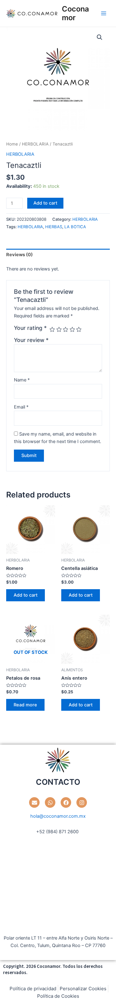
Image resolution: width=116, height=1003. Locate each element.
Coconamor (75, 13)
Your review (31, 340)
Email (21, 407)
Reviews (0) (19, 254)
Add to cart (45, 203)
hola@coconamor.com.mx (58, 816)
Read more (25, 705)
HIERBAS (53, 226)
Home (12, 143)
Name (22, 380)
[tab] (58, 255)
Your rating (30, 328)
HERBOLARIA (35, 143)
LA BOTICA (75, 226)
